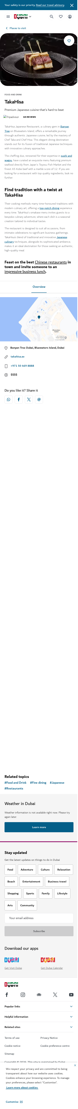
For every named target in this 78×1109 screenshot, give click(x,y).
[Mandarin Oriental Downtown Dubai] (39, 447)
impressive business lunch (25, 271)
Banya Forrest (18, 652)
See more (39, 762)
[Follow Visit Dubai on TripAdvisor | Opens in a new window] (39, 995)
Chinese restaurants (51, 262)
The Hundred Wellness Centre (29, 739)
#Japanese (57, 782)
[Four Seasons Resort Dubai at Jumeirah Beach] (39, 525)
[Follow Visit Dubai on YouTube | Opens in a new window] (71, 995)
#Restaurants (14, 788)
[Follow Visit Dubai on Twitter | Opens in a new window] (55, 995)
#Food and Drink (15, 782)
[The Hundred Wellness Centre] (39, 704)
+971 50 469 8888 (22, 366)
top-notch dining (49, 208)
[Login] (70, 16)
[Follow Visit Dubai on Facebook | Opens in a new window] (7, 995)
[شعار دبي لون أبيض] (15, 985)
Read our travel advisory (50, 5)
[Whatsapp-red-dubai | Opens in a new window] (9, 399)
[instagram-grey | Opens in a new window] (23, 995)
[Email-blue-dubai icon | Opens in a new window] (39, 399)
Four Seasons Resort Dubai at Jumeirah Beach (35, 563)
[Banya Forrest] (39, 617)
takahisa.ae (17, 357)
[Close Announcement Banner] (71, 5)
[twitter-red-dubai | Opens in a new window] (29, 399)
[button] (14, 1102)
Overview (39, 287)
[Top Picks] (61, 16)
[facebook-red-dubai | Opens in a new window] (19, 399)
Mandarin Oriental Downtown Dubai (33, 482)
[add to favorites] (69, 40)
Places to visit (18, 28)
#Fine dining (38, 782)
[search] (51, 16)
